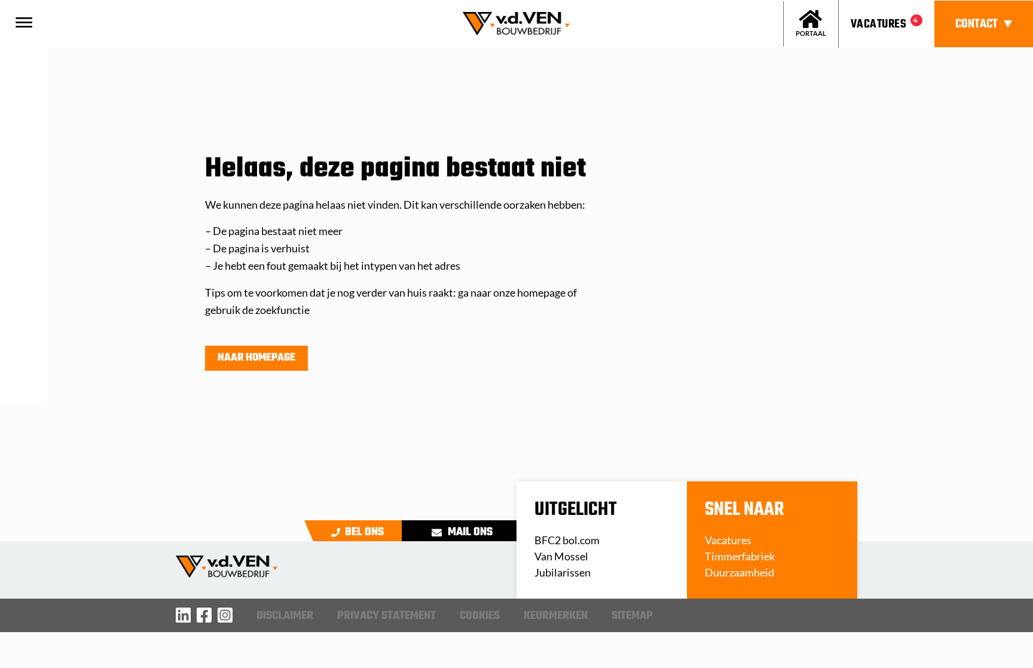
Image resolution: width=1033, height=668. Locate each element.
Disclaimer (284, 616)
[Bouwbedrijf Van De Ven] (183, 615)
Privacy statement (386, 616)
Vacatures (878, 24)
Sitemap (632, 616)
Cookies (480, 616)
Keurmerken (556, 616)
